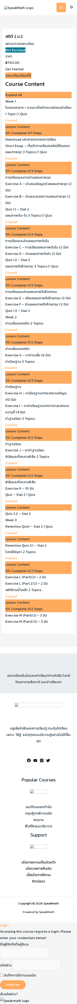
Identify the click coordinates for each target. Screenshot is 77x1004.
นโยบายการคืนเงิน (39, 868)
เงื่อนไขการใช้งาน (39, 874)
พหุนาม (38, 819)
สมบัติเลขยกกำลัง (39, 806)
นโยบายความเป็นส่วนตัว (38, 862)
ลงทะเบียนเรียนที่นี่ (18, 75)
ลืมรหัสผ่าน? (9, 994)
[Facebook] (29, 760)
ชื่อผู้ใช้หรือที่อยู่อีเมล (14, 944)
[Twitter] (48, 760)
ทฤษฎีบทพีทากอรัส (38, 813)
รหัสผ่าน (6, 965)
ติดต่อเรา (38, 881)
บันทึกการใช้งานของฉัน (19, 975)
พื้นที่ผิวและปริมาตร (38, 826)
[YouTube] (35, 760)
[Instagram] (42, 760)
